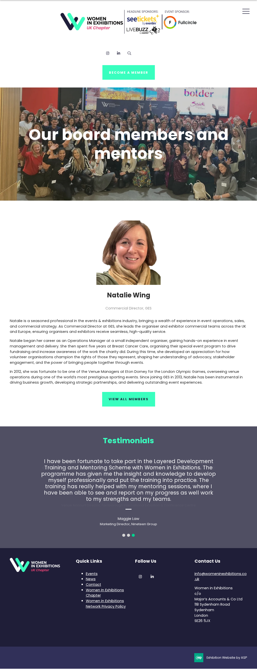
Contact (93, 584)
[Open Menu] (245, 11)
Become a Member (128, 72)
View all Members (129, 399)
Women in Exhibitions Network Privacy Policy (106, 603)
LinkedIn (118, 53)
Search (129, 53)
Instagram (107, 53)
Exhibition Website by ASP (227, 657)
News (91, 579)
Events (92, 573)
